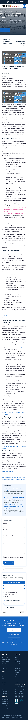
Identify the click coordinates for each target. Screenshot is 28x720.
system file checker (9, 478)
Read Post (6, 29)
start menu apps (11, 475)
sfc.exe (3, 478)
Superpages (4, 692)
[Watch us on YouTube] (22, 695)
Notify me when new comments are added (13, 557)
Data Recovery (5, 702)
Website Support (5, 707)
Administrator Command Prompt (16, 347)
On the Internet (5, 656)
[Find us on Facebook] (16, 695)
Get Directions (14, 638)
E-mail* (5, 529)
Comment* (6, 541)
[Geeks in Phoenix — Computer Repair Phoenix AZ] (10, 5)
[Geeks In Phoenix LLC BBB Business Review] (19, 700)
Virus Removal (5, 700)
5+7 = (3, 569)
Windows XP (18, 667)
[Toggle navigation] (24, 6)
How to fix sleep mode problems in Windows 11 (11, 16)
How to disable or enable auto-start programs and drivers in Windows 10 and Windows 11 (13, 505)
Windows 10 (17, 658)
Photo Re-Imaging (6, 705)
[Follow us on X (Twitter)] (19, 695)
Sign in (8, 2)
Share (4, 75)
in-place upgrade (18, 478)
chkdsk (23, 476)
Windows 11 (17, 656)
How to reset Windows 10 (8, 470)
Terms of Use (5, 665)
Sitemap (13, 716)
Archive (3, 1)
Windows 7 (17, 663)
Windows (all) (18, 669)
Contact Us (8, 716)
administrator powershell (10, 476)
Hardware (17, 671)
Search (3, 677)
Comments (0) (6, 72)
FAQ (3, 709)
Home (3, 716)
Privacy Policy (5, 667)
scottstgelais (5, 70)
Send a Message (15, 586)
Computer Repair (5, 698)
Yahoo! (3, 688)
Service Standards (6, 658)
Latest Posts (4, 673)
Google (3, 683)
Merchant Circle (5, 690)
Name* (5, 523)
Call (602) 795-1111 (15, 581)
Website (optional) (8, 535)
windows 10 (4, 475)
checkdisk (19, 476)
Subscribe (14, 2)
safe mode (4, 342)
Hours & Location (6, 660)
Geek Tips (20, 70)
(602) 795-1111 (23, 2)
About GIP (4, 663)
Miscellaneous (18, 676)
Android (16, 673)
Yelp (3, 686)
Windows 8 (17, 660)
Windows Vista (18, 665)
